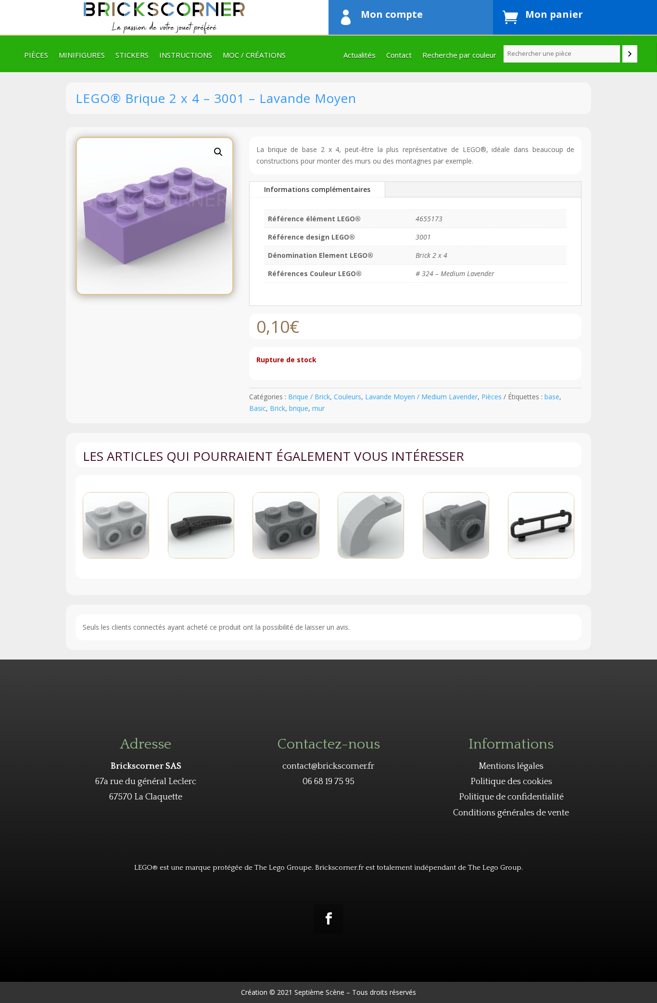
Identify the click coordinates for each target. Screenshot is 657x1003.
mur (318, 408)
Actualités (359, 55)
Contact (399, 55)
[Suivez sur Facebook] (328, 919)
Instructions (185, 55)
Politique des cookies (511, 782)
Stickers (132, 55)
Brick (277, 408)
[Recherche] (629, 54)
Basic (257, 408)
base (551, 396)
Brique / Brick (309, 396)
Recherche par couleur (459, 55)
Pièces (36, 55)
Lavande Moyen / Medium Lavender (421, 396)
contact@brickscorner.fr (328, 766)
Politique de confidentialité (511, 797)
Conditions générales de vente (511, 813)
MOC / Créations (254, 55)
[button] (218, 152)
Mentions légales (511, 766)
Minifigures (82, 55)
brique (298, 408)
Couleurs (347, 396)
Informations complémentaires (317, 189)
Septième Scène (319, 992)
